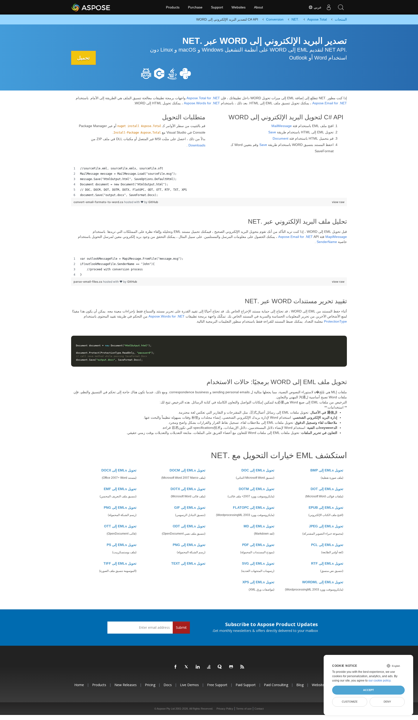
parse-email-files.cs (88, 281)
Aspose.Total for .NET (203, 98)
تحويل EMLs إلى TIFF (120, 563)
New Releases (125, 684)
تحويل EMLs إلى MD (259, 526)
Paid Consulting (276, 684)
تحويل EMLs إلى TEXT (188, 563)
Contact (259, 708)
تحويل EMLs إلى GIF (189, 507)
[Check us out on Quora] (220, 667)
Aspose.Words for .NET (202, 103)
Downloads (196, 145)
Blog (300, 684)
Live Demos (189, 684)
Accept (368, 690)
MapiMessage (336, 237)
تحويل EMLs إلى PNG (120, 507)
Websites (238, 7)
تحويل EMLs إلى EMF (120, 489)
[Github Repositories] (231, 667)
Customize (350, 701)
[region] (209, 182)
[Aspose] (91, 7)
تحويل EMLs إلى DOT (327, 489)
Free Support (217, 684)
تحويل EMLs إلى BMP (326, 470)
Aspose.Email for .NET (329, 103)
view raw (338, 202)
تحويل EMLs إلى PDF (258, 545)
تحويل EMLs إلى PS (121, 545)
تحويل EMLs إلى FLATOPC (253, 507)
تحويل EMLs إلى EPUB (326, 507)
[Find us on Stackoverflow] (209, 667)
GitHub (153, 202)
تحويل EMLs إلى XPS (258, 582)
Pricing (150, 684)
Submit (181, 627)
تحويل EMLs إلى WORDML (322, 582)
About (258, 7)
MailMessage (281, 126)
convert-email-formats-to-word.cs (99, 202)
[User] (329, 7)
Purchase (195, 7)
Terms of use (244, 708)
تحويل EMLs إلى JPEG (326, 526)
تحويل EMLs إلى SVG (258, 563)
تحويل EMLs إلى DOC (257, 470)
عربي (317, 7)
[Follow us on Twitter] (187, 667)
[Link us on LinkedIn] (198, 667)
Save (272, 132)
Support (217, 7)
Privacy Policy (224, 708)
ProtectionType (335, 321)
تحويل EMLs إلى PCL (327, 545)
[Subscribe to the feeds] (242, 667)
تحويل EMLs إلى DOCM (187, 470)
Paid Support (246, 684)
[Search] (341, 7)
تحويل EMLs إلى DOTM (256, 489)
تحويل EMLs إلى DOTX (188, 489)
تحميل (83, 58)
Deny (387, 701)
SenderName (327, 242)
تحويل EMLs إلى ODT (189, 526)
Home (79, 684)
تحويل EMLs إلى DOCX (118, 470)
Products (172, 7)
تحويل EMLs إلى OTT (120, 526)
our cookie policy (379, 680)
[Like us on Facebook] (175, 667)
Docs (168, 684)
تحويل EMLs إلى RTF (327, 563)
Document (280, 138)
